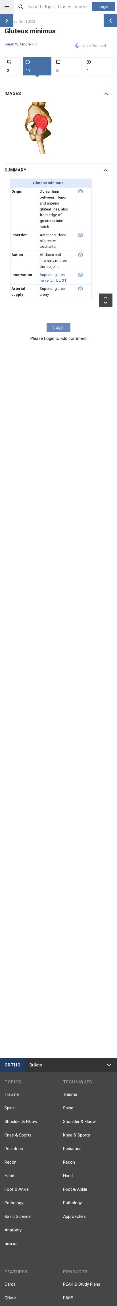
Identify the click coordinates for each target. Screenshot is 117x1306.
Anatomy (13, 1230)
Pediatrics (14, 1148)
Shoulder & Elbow (21, 1121)
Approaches (74, 1216)
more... (11, 1243)
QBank (10, 1297)
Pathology (14, 1202)
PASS (68, 1297)
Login (103, 7)
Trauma (12, 1094)
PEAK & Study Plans (81, 1284)
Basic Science (18, 1216)
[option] (39, 128)
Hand (9, 1175)
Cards (10, 1284)
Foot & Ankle (17, 1189)
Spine (10, 1108)
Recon (10, 1162)
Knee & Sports (18, 1135)
